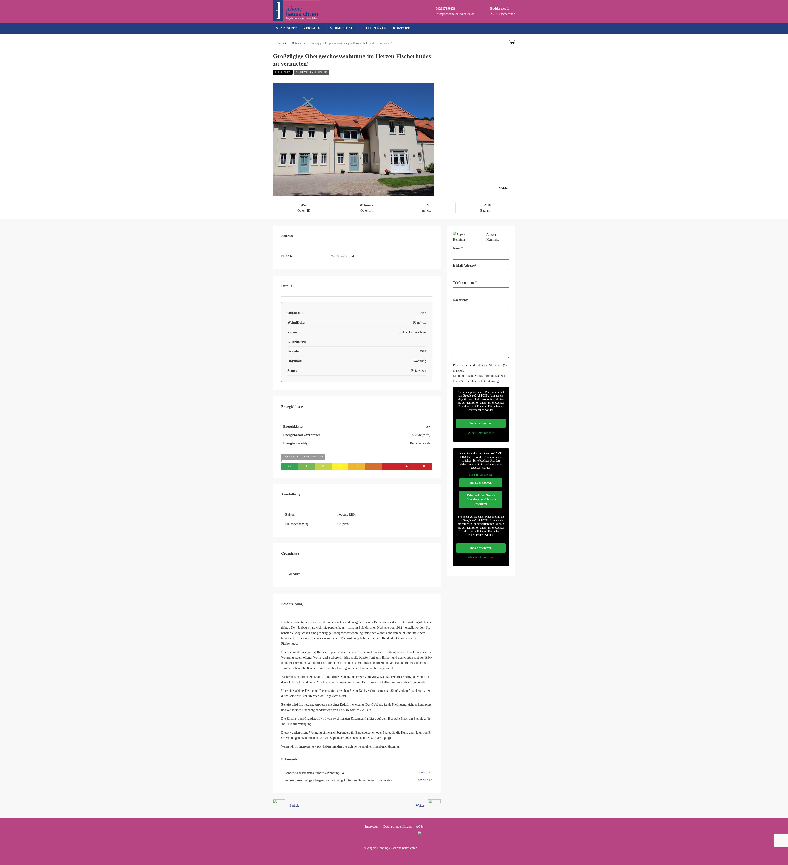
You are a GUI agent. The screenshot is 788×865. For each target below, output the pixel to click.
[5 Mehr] (475, 193)
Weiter (420, 805)
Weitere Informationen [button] (481, 432)
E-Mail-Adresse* (464, 265)
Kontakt (401, 28)
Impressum (372, 826)
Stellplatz (343, 524)
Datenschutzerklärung (485, 381)
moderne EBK (346, 514)
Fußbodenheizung (297, 524)
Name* (458, 248)
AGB (419, 826)
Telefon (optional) (465, 282)
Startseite (286, 28)
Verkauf (311, 28)
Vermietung (341, 28)
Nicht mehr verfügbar (311, 72)
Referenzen (375, 28)
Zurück (294, 805)
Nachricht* (460, 300)
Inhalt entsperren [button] (481, 423)
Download (425, 773)
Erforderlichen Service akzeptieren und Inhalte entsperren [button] (481, 499)
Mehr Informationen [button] (481, 474)
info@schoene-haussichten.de (455, 14)
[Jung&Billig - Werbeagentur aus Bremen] (421, 848)
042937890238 (446, 8)
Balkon (290, 514)
